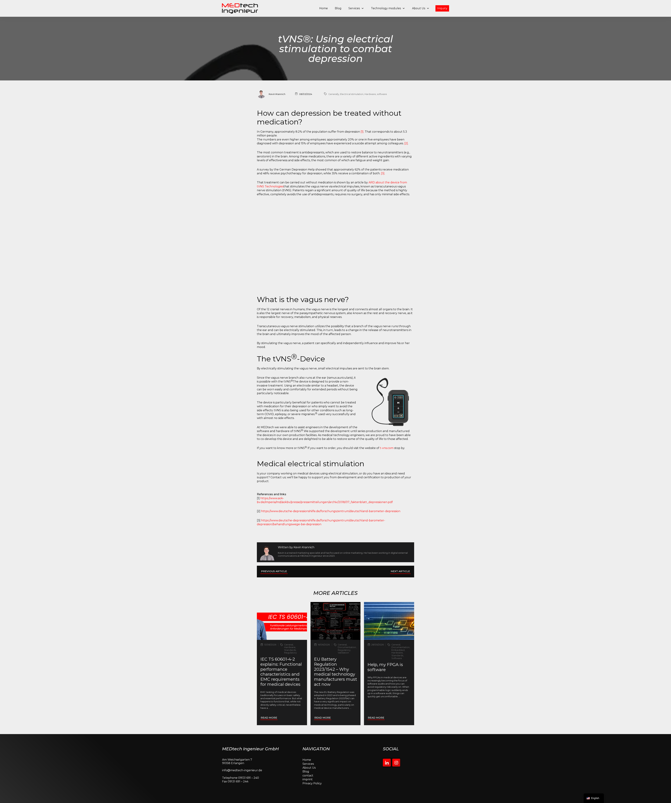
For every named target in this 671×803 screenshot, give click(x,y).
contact (307, 775)
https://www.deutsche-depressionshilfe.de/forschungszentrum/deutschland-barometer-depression (330, 511)
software (382, 94)
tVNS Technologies (270, 186)
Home (306, 759)
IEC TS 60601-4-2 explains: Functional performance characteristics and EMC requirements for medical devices (281, 672)
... (269, 708)
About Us (309, 767)
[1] (362, 131)
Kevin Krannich (304, 547)
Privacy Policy (312, 783)
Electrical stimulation (351, 94)
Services (308, 763)
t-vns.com (387, 448)
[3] (382, 173)
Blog (305, 771)
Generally (333, 94)
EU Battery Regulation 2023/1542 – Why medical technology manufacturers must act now (335, 672)
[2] (406, 143)
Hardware (370, 94)
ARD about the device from (388, 182)
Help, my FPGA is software (385, 667)
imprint (307, 779)
